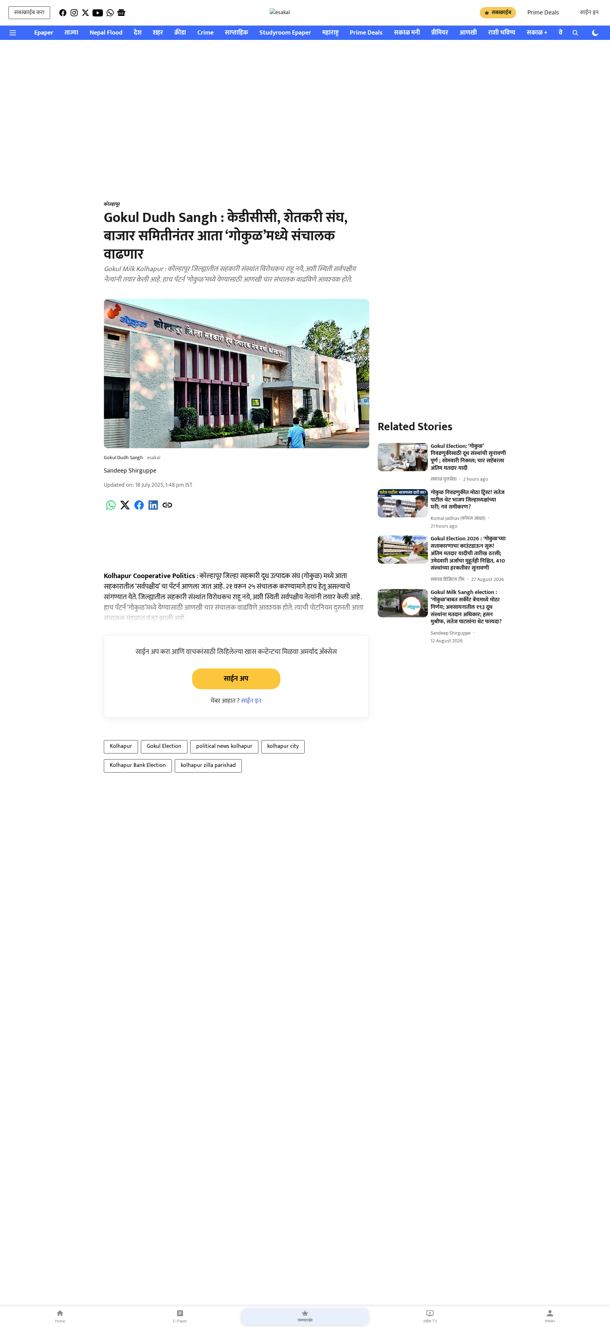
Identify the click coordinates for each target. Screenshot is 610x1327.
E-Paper (180, 1321)
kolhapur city (283, 746)
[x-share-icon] (125, 509)
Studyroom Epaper (285, 33)
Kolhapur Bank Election (138, 765)
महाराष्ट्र (330, 33)
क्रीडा (180, 33)
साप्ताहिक (236, 33)
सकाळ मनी (407, 33)
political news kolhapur (224, 746)
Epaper (43, 33)
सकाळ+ (550, 1321)
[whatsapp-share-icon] (110, 509)
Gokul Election (164, 746)
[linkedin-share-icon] (153, 509)
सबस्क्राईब (501, 12)
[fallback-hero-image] (403, 457)
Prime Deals (543, 12)
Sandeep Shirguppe (130, 471)
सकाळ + (537, 33)
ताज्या (71, 33)
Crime (205, 33)
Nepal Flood (106, 33)
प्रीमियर (439, 33)
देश (138, 33)
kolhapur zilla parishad (208, 765)
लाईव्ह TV (430, 1321)
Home (60, 1321)
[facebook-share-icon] (139, 509)
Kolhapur (121, 746)
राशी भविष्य (501, 33)
